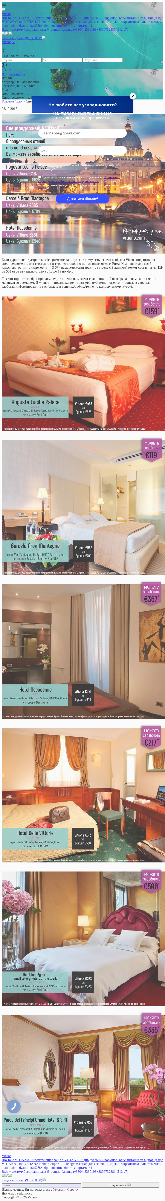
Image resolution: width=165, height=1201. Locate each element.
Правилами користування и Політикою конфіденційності (79, 179)
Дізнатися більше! (82, 199)
